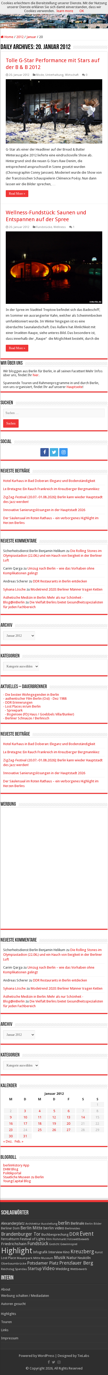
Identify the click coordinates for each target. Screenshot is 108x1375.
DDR (74, 1234)
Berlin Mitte (31, 1228)
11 (39, 1117)
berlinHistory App (16, 1165)
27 (68, 1130)
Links (4, 1330)
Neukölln (84, 1258)
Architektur (32, 1223)
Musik (60, 1257)
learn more (65, 11)
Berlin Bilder (93, 1223)
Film (49, 1239)
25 (39, 1130)
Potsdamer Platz (42, 1263)
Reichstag (7, 1269)
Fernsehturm (10, 1239)
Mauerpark (25, 1258)
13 (68, 1117)
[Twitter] (54, 452)
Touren (6, 1322)
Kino (66, 1252)
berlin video (53, 1228)
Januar (31, 37)
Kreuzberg (82, 1252)
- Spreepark (13, 710)
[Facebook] (44, 452)
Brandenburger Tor (21, 1234)
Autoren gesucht (13, 1304)
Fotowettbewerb (78, 1239)
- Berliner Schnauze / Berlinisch (26, 718)
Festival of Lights (32, 1239)
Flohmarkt (60, 1239)
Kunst (99, 1252)
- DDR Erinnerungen (18, 702)
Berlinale (77, 1223)
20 (68, 1124)
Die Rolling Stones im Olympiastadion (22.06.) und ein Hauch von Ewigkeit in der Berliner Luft (52, 555)
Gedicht (54, 1244)
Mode (40, 75)
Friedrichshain (13, 1243)
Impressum (9, 1338)
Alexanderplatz (13, 1223)
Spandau (21, 1269)
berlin (64, 1223)
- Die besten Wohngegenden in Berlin (31, 695)
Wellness (59, 227)
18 (39, 1124)
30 (11, 1136)
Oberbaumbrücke (13, 1263)
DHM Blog (10, 1169)
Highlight (16, 1250)
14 (83, 1117)
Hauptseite (75, 387)
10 (25, 1117)
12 (54, 1117)
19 (54, 1124)
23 (11, 1130)
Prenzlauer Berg (76, 1263)
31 (25, 1136)
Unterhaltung (54, 75)
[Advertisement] (54, 864)
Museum (47, 1258)
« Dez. (7, 1141)
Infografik (40, 1252)
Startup (35, 1268)
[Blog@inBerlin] (54, 14)
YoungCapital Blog (17, 1181)
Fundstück (37, 1243)
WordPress (46, 1356)
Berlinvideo (72, 1228)
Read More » (17, 193)
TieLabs (83, 1356)
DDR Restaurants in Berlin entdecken (60, 581)
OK (81, 11)
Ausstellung (49, 1223)
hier (36, 375)
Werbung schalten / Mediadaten (25, 1296)
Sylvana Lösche (14, 589)
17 (25, 1124)
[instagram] (63, 452)
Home (8, 37)
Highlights (8, 1314)
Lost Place (8, 1258)
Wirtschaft (72, 75)
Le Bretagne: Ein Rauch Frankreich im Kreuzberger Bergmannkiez (51, 489)
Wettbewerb (78, 1269)
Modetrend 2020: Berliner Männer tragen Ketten (66, 589)
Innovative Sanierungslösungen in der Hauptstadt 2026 (44, 510)
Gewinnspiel (68, 1244)
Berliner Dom (10, 1228)
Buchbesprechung (54, 1234)
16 (11, 1124)
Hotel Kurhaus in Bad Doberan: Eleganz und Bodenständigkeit (49, 481)
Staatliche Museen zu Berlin (23, 1177)
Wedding (62, 1269)
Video (48, 1268)
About (5, 1289)
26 (54, 1130)
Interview (55, 1252)
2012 (20, 37)
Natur (71, 1257)
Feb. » (19, 1141)
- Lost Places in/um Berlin (22, 706)
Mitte (36, 1258)
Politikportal (12, 1173)
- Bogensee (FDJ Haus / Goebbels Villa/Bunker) (38, 714)
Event (87, 1233)
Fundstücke (44, 227)
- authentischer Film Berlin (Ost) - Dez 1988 (35, 698)
